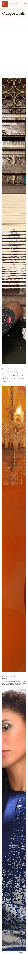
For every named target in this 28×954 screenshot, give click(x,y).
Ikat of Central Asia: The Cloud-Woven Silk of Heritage (14, 370)
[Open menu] (25, 4)
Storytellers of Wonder (14, 3)
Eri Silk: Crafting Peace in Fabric (11, 678)
